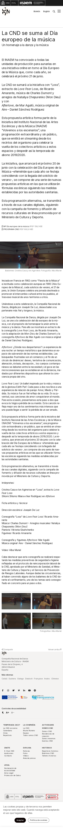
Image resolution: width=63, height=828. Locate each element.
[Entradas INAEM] (52, 799)
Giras (5, 733)
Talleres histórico (49, 756)
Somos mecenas (48, 739)
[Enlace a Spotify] (35, 690)
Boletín (37, 11)
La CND (26, 728)
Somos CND (47, 731)
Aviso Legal (8, 773)
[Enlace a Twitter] (13, 690)
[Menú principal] (59, 11)
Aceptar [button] (20, 820)
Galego (20, 678)
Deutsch (29, 678)
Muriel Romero (29, 731)
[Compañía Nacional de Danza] (6, 11)
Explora (27, 748)
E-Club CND (9, 751)
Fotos (25, 753)
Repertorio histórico (50, 751)
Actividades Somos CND (48, 726)
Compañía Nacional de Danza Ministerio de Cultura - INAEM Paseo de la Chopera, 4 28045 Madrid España (15, 664)
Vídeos (26, 756)
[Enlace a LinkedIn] (24, 690)
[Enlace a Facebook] (3, 690)
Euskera (12, 678)
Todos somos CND (30, 735)
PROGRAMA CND (18, 229)
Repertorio (7, 735)
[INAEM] (22, 3)
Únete (7, 748)
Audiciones (8, 753)
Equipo (26, 733)
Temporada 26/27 (11, 725)
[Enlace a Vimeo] (19, 690)
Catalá (4, 678)
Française (38, 678)
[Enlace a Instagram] (8, 690)
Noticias (26, 751)
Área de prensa (29, 758)
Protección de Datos (12, 775)
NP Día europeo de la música (22, 226)
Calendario (7, 731)
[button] (3, 712)
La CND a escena (10, 728)
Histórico (47, 748)
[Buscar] (54, 11)
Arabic (47, 678)
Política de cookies (38, 820)
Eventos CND (47, 741)
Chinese (55, 678)
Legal (7, 765)
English (46, 11)
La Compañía (29, 725)
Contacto (8, 756)
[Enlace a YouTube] (29, 690)
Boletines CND (48, 753)
